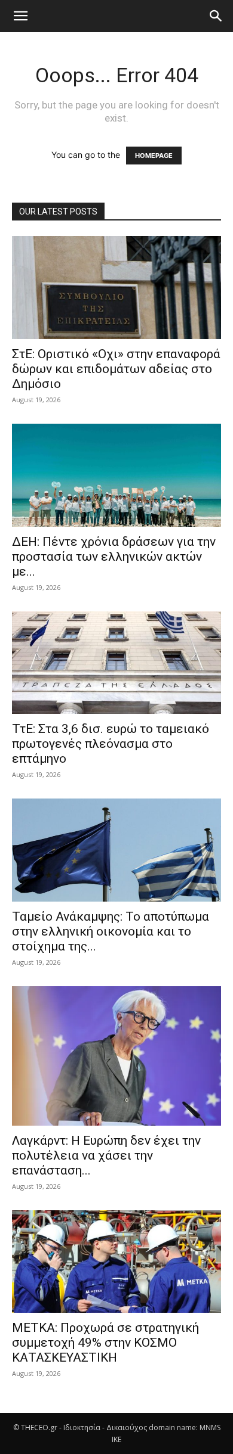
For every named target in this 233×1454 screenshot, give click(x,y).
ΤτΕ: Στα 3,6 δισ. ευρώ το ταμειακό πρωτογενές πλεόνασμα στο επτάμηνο (110, 744)
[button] (20, 16)
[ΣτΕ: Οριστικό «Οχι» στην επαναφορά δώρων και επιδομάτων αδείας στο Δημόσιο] (116, 287)
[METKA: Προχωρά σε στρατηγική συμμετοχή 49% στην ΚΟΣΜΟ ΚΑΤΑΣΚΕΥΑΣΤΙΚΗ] (116, 1261)
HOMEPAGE (154, 155)
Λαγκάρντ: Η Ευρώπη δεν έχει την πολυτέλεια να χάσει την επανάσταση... (106, 1155)
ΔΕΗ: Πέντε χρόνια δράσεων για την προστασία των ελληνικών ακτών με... (114, 557)
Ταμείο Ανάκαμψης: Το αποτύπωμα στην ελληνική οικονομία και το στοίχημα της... (110, 931)
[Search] (216, 16)
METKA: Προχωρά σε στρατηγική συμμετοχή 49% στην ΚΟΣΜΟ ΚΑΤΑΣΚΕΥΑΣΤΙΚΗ (105, 1343)
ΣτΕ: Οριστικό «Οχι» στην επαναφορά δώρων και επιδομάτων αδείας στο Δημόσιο (116, 369)
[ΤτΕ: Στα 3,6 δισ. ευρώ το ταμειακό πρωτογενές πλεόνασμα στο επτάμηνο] (116, 662)
